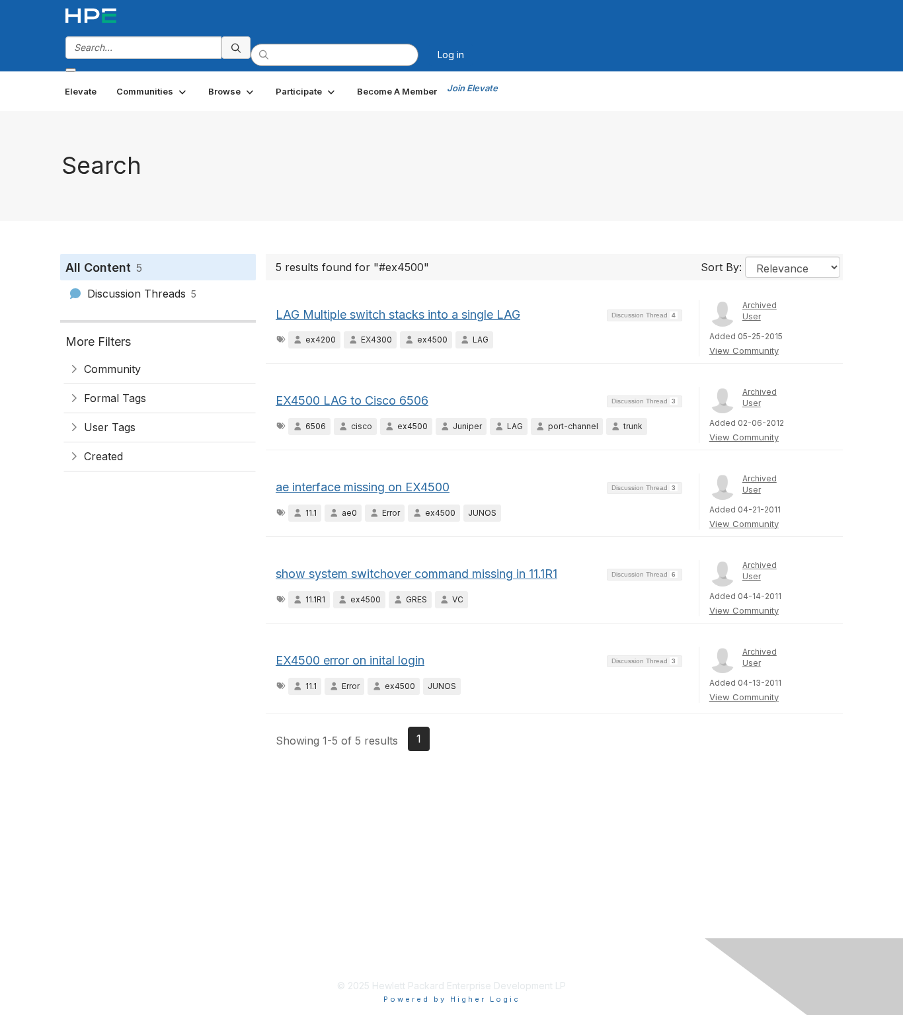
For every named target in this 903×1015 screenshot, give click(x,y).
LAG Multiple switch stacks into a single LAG (398, 314)
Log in (451, 54)
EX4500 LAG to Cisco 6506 (352, 400)
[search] (236, 47)
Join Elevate (472, 88)
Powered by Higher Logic (451, 999)
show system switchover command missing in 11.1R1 (416, 574)
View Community (744, 350)
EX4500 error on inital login (350, 660)
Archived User (759, 310)
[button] (152, 91)
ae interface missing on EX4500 (363, 487)
